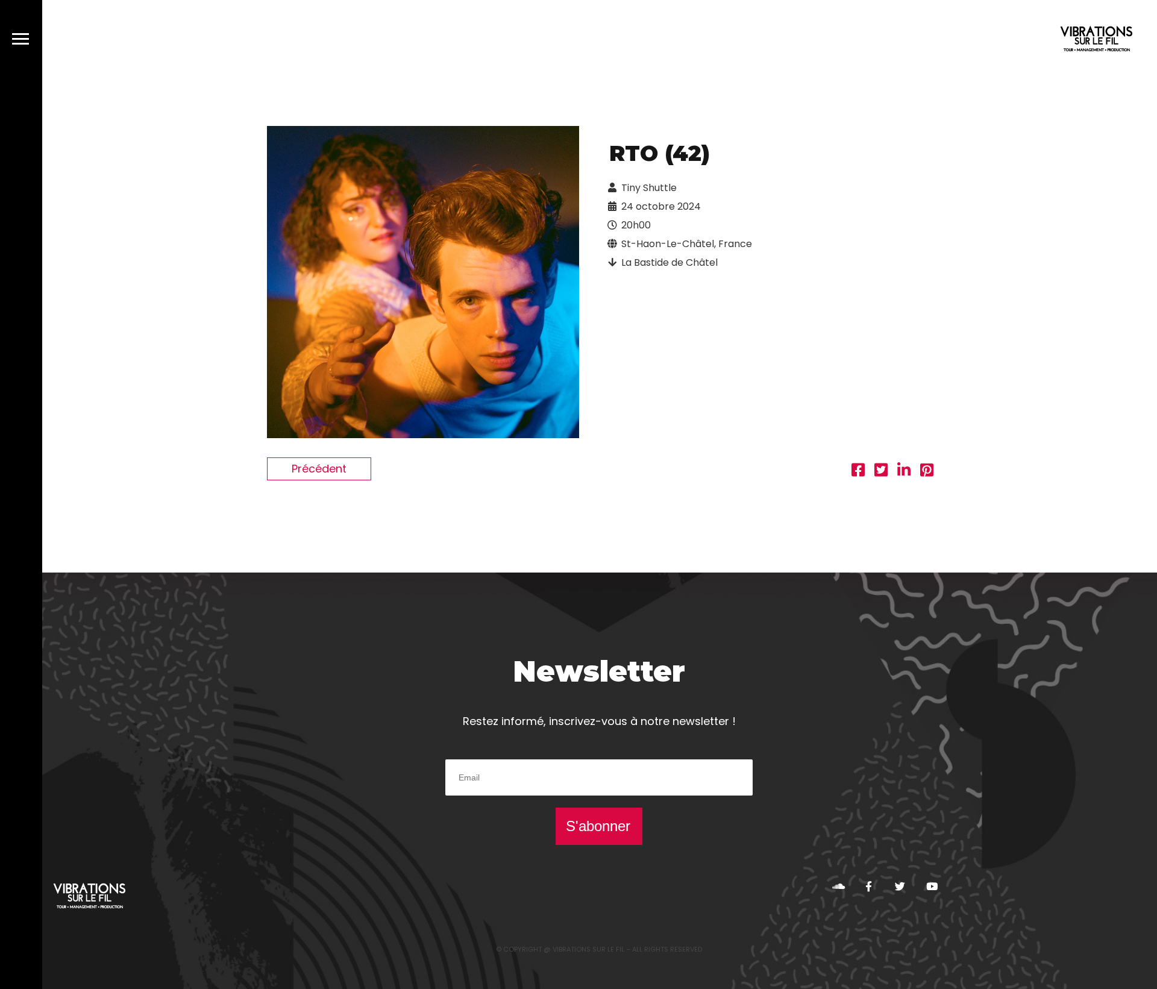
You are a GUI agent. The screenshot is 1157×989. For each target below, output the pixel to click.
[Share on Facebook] (858, 471)
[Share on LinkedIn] (903, 471)
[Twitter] (900, 886)
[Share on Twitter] (881, 471)
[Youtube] (931, 886)
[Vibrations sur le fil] (1096, 40)
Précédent (319, 468)
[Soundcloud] (837, 886)
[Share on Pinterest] (926, 471)
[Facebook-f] (869, 886)
